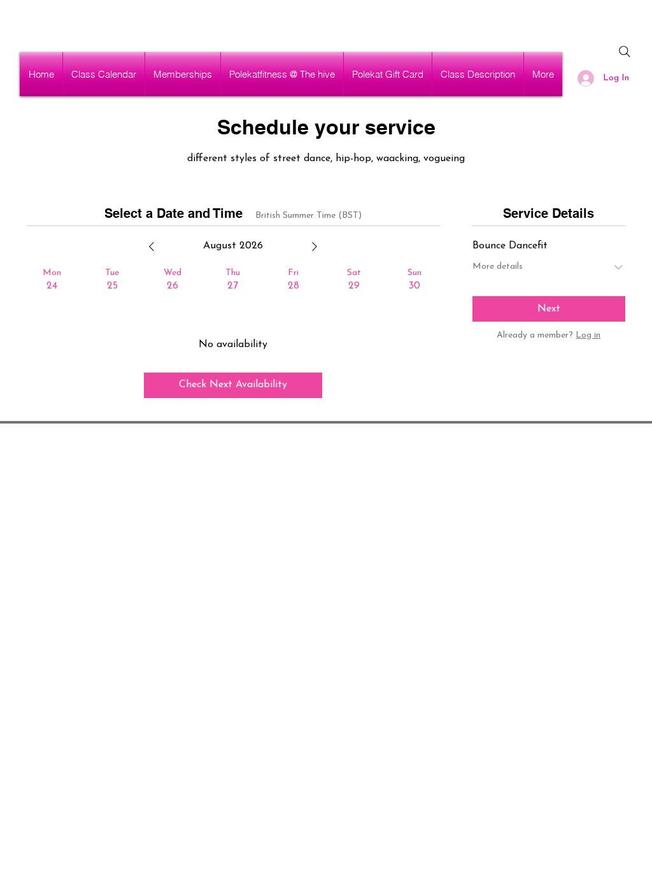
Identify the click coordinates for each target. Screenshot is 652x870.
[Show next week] (314, 246)
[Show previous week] (151, 246)
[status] (308, 215)
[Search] (624, 51)
